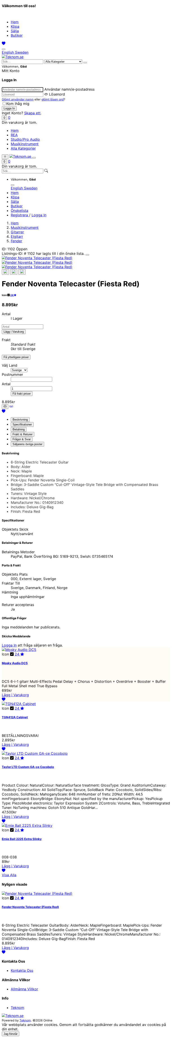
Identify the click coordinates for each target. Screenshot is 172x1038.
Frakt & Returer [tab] (22, 434)
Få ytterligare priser (16, 357)
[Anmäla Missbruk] (11, 406)
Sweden (21, 52)
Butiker (17, 35)
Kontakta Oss (22, 970)
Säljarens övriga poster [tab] (27, 444)
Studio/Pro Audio (25, 139)
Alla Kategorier (23, 148)
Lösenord (57, 94)
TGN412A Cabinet (15, 717)
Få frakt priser (22, 393)
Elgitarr (17, 236)
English (8, 52)
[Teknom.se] (13, 57)
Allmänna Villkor (24, 989)
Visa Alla (9, 875)
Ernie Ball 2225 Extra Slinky (22, 839)
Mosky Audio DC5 (15, 663)
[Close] (87, 254)
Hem (15, 22)
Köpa (15, 26)
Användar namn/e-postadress (69, 89)
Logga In (39, 215)
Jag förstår (10, 1034)
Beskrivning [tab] (20, 419)
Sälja (15, 31)
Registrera (20, 215)
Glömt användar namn (18, 99)
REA (14, 135)
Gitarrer (17, 232)
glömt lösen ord (52, 99)
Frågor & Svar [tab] (22, 439)
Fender (16, 241)
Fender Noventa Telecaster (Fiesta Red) (30, 907)
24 (12, 295)
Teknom (17, 1007)
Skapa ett (32, 113)
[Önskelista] (3, 43)
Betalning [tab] (19, 429)
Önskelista (19, 210)
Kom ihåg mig (17, 103)
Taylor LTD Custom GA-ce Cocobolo (28, 767)
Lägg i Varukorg (14, 331)
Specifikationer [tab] (22, 424)
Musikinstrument (25, 144)
